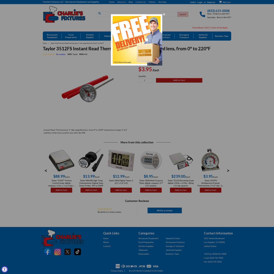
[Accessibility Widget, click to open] (4, 269)
